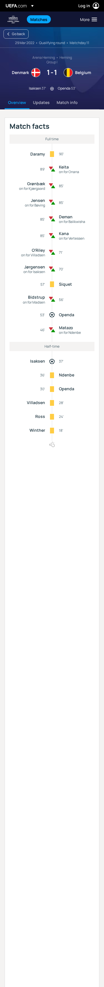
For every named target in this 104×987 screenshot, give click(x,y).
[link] (39, 19)
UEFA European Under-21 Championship (13, 19)
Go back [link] (18, 33)
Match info (67, 102)
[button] (87, 19)
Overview (17, 102)
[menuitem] (50, 19)
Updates (41, 102)
